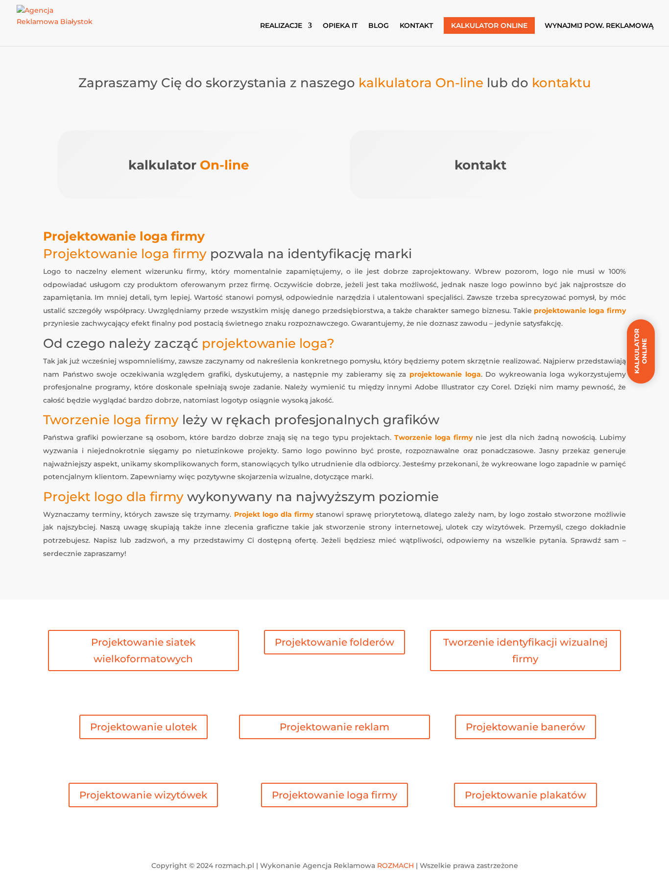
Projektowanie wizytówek (143, 795)
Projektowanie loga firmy (334, 795)
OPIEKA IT (340, 26)
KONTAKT (416, 26)
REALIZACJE (281, 26)
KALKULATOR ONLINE (489, 25)
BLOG (378, 26)
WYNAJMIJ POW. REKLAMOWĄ (599, 26)
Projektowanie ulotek (143, 727)
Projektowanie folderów (334, 642)
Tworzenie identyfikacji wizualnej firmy (525, 650)
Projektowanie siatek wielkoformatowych (143, 650)
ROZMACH (395, 865)
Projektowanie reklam (334, 727)
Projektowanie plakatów (525, 795)
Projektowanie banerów (525, 727)
